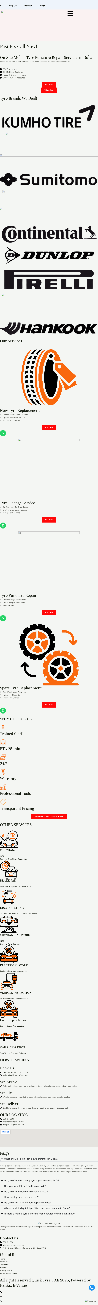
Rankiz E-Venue (13, 1285)
